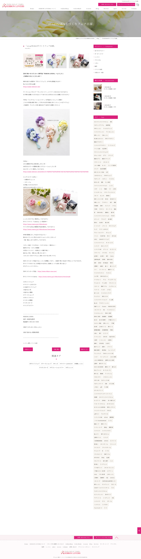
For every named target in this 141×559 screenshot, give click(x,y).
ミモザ (95, 189)
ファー (95, 269)
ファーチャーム (102, 269)
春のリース (110, 326)
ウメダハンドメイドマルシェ (100, 491)
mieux (95, 474)
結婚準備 (108, 125)
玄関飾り (96, 266)
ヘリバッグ (105, 437)
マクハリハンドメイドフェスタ (101, 152)
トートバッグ (97, 226)
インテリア (96, 246)
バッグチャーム (112, 286)
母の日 (106, 199)
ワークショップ (111, 145)
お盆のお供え (112, 336)
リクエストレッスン (107, 377)
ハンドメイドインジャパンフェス (101, 215)
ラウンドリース (112, 283)
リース (100, 189)
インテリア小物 (97, 249)
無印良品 (104, 350)
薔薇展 (101, 373)
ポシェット (108, 232)
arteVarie (106, 440)
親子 (100, 333)
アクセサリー (105, 202)
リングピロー (105, 504)
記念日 (99, 262)
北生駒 (107, 457)
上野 (101, 387)
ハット (111, 461)
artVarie (106, 417)
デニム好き (104, 283)
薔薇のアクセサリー (98, 142)
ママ (110, 189)
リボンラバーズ (97, 309)
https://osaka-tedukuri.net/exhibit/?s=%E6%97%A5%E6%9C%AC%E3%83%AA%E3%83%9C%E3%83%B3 (56, 172)
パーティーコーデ (98, 427)
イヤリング (110, 155)
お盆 (107, 477)
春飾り (95, 343)
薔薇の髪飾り (97, 350)
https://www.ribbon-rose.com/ (47, 271)
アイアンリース (97, 497)
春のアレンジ (97, 346)
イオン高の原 (102, 474)
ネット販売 (107, 182)
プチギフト (101, 209)
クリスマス (111, 179)
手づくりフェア (112, 226)
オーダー (104, 165)
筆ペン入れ (96, 293)
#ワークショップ (46, 364)
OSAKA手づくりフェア (104, 239)
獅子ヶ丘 (96, 373)
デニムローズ (97, 283)
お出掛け (101, 222)
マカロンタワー (97, 377)
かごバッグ (107, 205)
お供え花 (105, 336)
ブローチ (96, 195)
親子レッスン (97, 484)
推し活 (95, 303)
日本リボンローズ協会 (99, 172)
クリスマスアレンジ (107, 128)
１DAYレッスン (110, 474)
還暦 (115, 202)
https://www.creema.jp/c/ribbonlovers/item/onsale (39, 229)
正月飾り (96, 256)
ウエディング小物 (105, 380)
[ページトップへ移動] (116, 537)
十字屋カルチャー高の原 (99, 471)
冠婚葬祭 (102, 477)
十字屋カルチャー (112, 320)
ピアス (104, 155)
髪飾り (103, 346)
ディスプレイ (97, 296)
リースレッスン (102, 340)
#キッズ (55, 364)
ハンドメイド (97, 501)
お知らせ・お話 (99, 72)
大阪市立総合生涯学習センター (109, 481)
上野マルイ (96, 414)
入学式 (114, 189)
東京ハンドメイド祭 (98, 199)
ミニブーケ (105, 333)
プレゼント (108, 273)
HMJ (104, 309)
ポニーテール (109, 209)
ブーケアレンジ (103, 464)
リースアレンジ (106, 497)
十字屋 (112, 323)
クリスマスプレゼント (99, 273)
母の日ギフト (113, 199)
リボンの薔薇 (97, 165)
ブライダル (98, 60)
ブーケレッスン (97, 336)
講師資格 (112, 417)
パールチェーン (97, 279)
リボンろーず (97, 481)
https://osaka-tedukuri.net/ (31, 87)
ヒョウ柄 (96, 276)
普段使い (108, 195)
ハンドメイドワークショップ (100, 299)
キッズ (95, 229)
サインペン (111, 252)
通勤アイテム (104, 286)
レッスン (25, 343)
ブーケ (105, 508)
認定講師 (110, 316)
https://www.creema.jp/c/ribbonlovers (35, 224)
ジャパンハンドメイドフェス (100, 185)
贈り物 (112, 212)
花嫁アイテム (107, 454)
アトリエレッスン (110, 132)
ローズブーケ (97, 400)
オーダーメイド (99, 54)
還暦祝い (107, 212)
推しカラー (96, 434)
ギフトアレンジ (105, 484)
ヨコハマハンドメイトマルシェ (106, 397)
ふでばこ (109, 289)
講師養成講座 (97, 330)
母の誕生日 (105, 262)
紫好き (111, 262)
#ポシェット (69, 367)
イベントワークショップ (99, 410)
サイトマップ (95, 547)
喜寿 (95, 262)
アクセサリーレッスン (104, 303)
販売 (29, 343)
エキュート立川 (97, 155)
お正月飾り (104, 148)
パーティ (110, 420)
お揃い (95, 333)
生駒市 (95, 363)
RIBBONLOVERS (111, 306)
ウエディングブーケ (98, 383)
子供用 (95, 209)
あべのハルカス (110, 403)
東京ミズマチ (105, 296)
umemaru (112, 477)
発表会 (105, 427)
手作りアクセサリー (109, 138)
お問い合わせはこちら (107, 4)
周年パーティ (104, 424)
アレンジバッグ (97, 353)
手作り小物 (96, 380)
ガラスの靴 (111, 383)
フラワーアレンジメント (109, 192)
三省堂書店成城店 (98, 440)
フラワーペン (97, 252)
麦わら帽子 (105, 461)
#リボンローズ (43, 367)
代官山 (102, 457)
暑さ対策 (107, 222)
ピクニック (96, 219)
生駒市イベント (97, 437)
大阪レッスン (105, 135)
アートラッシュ (108, 373)
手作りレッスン (97, 128)
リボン (96, 63)
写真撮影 (96, 205)
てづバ (112, 487)
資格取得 (104, 316)
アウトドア (103, 219)
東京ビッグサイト (111, 407)
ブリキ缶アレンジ (98, 467)
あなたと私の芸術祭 (98, 367)
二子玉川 (96, 387)
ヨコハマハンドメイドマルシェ (101, 121)
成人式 (95, 320)
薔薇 (115, 209)
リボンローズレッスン (109, 467)
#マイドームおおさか (66, 364)
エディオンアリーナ (98, 390)
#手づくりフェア (34, 364)
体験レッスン (97, 202)
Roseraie (104, 306)
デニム (104, 279)
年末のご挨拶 (108, 313)
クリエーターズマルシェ (99, 403)
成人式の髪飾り (102, 320)
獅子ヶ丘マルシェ (105, 434)
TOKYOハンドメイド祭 (108, 353)
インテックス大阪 (98, 417)
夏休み (95, 222)
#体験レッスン (78, 364)
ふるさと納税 (113, 356)
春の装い (96, 444)
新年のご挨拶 (97, 316)
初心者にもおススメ (98, 138)
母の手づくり (108, 494)
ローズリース (113, 249)
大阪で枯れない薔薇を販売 (31, 332)
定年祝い (104, 400)
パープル (107, 450)
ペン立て (103, 289)
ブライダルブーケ (98, 454)
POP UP (109, 410)
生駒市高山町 (97, 259)
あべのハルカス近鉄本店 (99, 407)
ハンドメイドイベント (99, 242)
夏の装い (96, 464)
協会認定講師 (103, 168)
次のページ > (84, 349)
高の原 (95, 326)
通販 (102, 182)
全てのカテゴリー (100, 51)
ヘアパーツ (109, 346)
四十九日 (114, 236)
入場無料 (96, 477)
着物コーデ (107, 367)
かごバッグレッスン (98, 494)
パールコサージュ (98, 192)
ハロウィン (104, 179)
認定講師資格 (105, 330)
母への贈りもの (111, 400)
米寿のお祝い (100, 212)
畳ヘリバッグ (113, 266)
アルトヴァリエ (104, 414)
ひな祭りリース (102, 326)
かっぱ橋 (111, 299)
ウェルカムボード (98, 508)
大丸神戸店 (102, 236)
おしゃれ (102, 195)
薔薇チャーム (111, 269)
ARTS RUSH (96, 457)
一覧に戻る (56, 349)
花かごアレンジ (97, 370)
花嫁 (106, 383)
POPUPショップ (108, 175)
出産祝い (110, 340)
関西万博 (111, 427)
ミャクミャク (97, 430)
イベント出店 (34, 343)
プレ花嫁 (106, 387)
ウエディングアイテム (99, 125)
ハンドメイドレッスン (99, 132)
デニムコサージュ (112, 279)
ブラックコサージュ (106, 447)
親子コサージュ (102, 363)
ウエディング (97, 179)
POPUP (112, 215)
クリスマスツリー (111, 309)
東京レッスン (97, 135)
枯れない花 (96, 182)
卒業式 (111, 330)
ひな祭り (108, 343)
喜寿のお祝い (110, 259)
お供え (95, 239)
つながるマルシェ (98, 175)
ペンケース (96, 289)
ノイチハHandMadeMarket (100, 420)
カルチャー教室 (97, 323)
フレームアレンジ (104, 356)
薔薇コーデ (96, 424)
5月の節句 (101, 343)
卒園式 (105, 189)
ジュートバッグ (111, 350)
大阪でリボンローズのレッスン (32, 327)
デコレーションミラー (99, 232)
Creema (112, 256)
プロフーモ (113, 484)
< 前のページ (28, 349)
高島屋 (95, 397)
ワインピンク (97, 447)
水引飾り (102, 256)
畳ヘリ (106, 266)
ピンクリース (113, 440)
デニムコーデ (97, 450)
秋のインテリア (104, 246)
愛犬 (111, 202)
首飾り (101, 205)
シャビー (96, 356)
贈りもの (114, 367)
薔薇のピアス (97, 158)
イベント (96, 236)
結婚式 (101, 266)
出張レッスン (106, 323)
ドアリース (105, 249)
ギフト (103, 501)
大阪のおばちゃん (104, 276)
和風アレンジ (97, 306)
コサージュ (109, 501)
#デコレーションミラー (57, 367)
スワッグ (96, 168)
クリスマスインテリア (106, 293)
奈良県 (103, 259)
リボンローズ (106, 162)
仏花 (107, 172)
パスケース (96, 286)
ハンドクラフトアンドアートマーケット (103, 393)
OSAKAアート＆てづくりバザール (101, 487)
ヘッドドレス (97, 504)
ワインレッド (113, 444)
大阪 (113, 497)
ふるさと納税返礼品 (98, 360)
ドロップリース (97, 461)
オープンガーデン (107, 370)
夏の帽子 (110, 219)
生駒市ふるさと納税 (109, 360)
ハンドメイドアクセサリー (100, 145)
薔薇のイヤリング (106, 158)
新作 (107, 256)
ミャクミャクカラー (106, 430)
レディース (104, 226)
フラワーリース (97, 162)
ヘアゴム (114, 205)
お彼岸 (95, 340)
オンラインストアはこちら (125, 4)
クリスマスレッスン (98, 313)
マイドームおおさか (103, 229)
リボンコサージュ (104, 444)
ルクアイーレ (110, 471)
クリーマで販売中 (112, 165)
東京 (111, 121)
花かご (108, 236)
